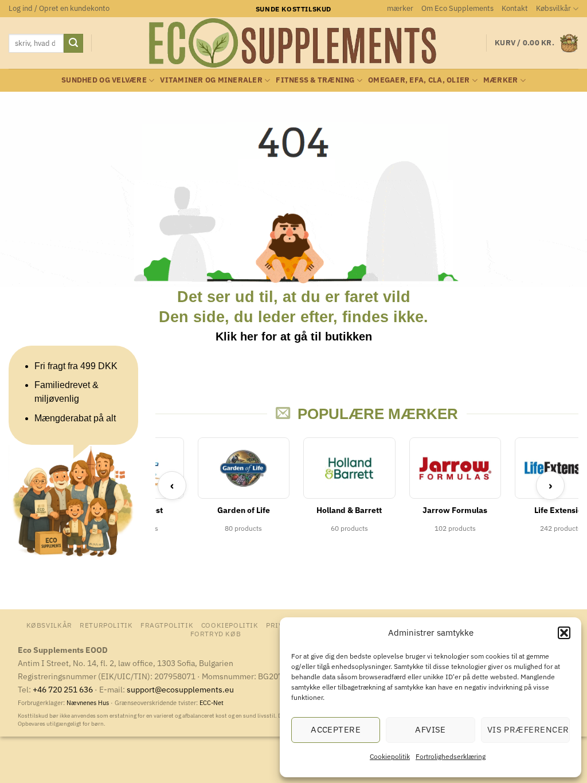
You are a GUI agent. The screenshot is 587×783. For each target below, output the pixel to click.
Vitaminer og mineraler (211, 80)
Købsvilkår (553, 8)
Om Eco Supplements (457, 8)
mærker (400, 8)
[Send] (73, 43)
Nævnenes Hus (88, 703)
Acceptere (336, 729)
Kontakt (515, 8)
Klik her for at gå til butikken (294, 336)
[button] (564, 633)
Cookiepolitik (390, 756)
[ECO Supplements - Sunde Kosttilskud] (293, 43)
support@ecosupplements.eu (180, 689)
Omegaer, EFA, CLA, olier (418, 80)
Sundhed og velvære (104, 80)
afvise (430, 729)
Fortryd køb (215, 633)
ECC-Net (211, 703)
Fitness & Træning (315, 80)
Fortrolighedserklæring (451, 756)
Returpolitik (106, 624)
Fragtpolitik (166, 624)
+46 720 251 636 (63, 689)
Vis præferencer (528, 729)
